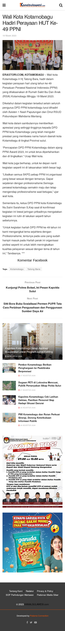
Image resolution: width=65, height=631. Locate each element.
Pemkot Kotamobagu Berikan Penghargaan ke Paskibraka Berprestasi (35, 368)
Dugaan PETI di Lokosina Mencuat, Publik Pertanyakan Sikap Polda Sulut (39, 384)
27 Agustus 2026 (28, 375)
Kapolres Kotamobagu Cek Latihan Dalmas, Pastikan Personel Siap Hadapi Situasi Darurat (38, 400)
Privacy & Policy (45, 591)
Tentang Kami (15, 591)
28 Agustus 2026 (14, 356)
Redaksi (30, 591)
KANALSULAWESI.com (36, 604)
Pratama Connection (39, 615)
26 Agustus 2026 (28, 407)
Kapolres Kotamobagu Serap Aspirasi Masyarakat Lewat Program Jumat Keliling (29, 350)
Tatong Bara (34, 269)
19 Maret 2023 (9, 35)
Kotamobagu (17, 269)
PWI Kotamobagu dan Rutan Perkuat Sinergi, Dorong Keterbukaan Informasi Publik (39, 417)
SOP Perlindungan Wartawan (20, 594)
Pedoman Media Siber (47, 594)
